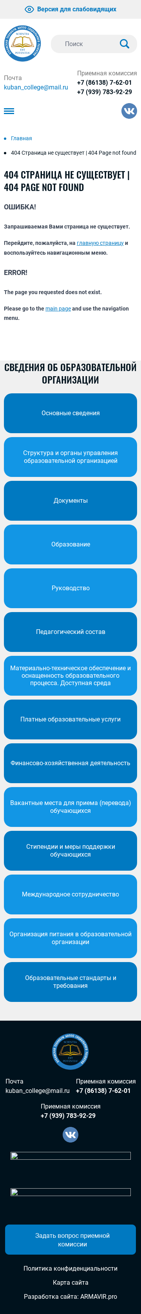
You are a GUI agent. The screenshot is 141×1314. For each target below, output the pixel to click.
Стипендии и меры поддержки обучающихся (70, 850)
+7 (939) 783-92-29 (104, 92)
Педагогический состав (70, 632)
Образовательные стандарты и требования (70, 981)
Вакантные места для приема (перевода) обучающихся (70, 806)
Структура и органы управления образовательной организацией (70, 456)
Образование (70, 544)
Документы (71, 500)
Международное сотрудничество (70, 894)
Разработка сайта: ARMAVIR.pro (70, 1296)
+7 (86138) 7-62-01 (104, 82)
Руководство (71, 588)
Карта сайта (71, 1282)
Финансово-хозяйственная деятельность (70, 763)
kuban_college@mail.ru (36, 87)
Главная (21, 138)
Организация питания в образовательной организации (70, 937)
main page (58, 308)
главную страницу (100, 243)
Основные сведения (71, 413)
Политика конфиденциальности (71, 1268)
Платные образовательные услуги (70, 719)
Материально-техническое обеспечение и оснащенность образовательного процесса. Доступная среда (70, 675)
